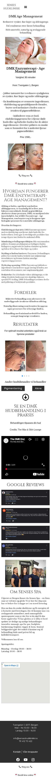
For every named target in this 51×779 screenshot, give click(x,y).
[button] (25, 7)
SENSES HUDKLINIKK (11, 6)
